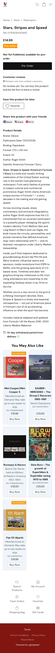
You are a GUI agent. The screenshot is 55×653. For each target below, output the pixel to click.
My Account (38, 586)
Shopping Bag (17, 612)
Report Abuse (27, 639)
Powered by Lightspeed (27, 644)
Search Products (17, 588)
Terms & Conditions (19, 635)
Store (17, 20)
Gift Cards (38, 612)
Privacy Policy (38, 635)
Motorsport (30, 20)
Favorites (38, 601)
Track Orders (17, 601)
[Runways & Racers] (14, 444)
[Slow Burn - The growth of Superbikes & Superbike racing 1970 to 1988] (40, 444)
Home (6, 20)
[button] (5, 4)
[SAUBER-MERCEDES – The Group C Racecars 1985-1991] (40, 367)
